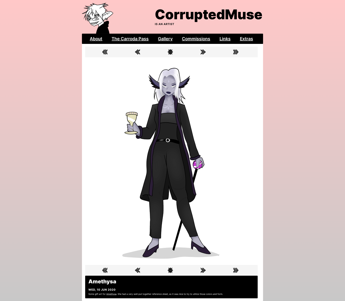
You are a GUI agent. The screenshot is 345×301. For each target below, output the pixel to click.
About (96, 38)
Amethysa (111, 294)
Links (225, 38)
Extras (246, 38)
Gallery (165, 38)
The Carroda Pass (130, 38)
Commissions (196, 38)
